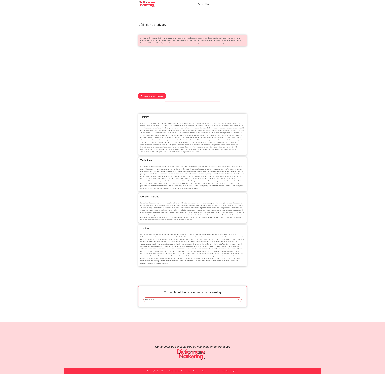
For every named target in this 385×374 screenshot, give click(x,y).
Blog (207, 4)
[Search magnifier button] (239, 299)
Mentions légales (230, 371)
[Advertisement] (192, 63)
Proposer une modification (152, 96)
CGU (217, 371)
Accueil (200, 4)
